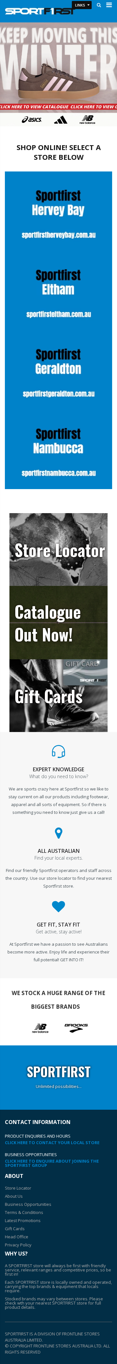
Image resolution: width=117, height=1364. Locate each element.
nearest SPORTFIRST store (61, 1303)
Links (80, 5)
